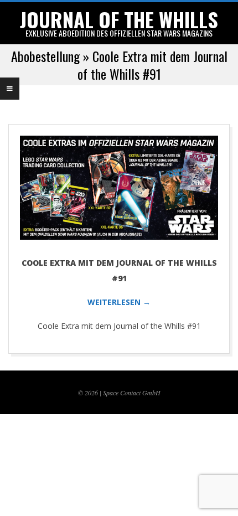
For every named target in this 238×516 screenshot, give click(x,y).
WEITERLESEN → (119, 302)
